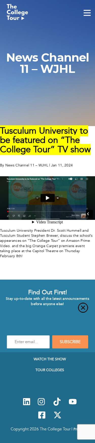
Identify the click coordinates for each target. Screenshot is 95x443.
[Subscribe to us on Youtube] (72, 404)
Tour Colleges (49, 370)
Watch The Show (50, 359)
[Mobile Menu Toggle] (87, 13)
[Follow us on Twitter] (57, 417)
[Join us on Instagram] (41, 404)
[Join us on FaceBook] (41, 417)
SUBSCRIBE (70, 341)
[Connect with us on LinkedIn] (26, 404)
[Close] (47, 311)
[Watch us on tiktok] (57, 404)
